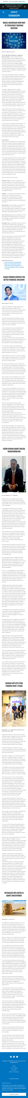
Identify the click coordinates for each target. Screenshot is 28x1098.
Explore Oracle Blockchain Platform (13, 263)
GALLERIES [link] (14, 1070)
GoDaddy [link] (17, 1078)
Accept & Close (14, 1094)
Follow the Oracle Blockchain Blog (12, 265)
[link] (14, 15)
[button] (4, 12)
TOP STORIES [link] (14, 1068)
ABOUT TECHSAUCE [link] (14, 1072)
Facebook (21, 267)
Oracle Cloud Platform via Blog (12, 267)
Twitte (7, 268)
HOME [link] (14, 1066)
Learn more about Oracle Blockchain (13, 262)
